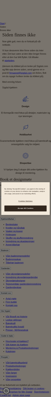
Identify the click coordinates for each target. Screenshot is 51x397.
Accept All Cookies (25, 208)
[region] (25, 198)
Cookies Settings (25, 201)
